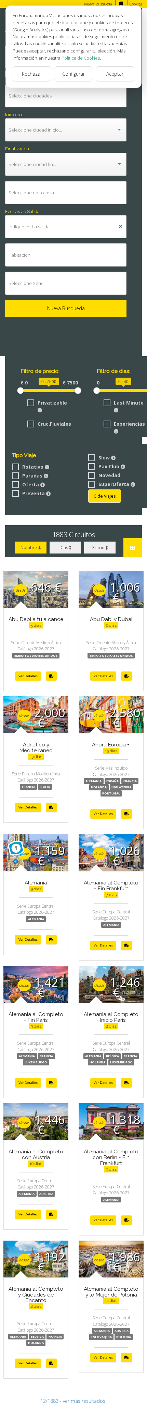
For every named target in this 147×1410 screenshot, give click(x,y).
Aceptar (114, 74)
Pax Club (109, 466)
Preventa (34, 493)
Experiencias (129, 424)
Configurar (73, 74)
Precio (99, 547)
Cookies (136, 3)
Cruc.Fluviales (54, 424)
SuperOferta (114, 484)
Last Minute (129, 402)
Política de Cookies (81, 58)
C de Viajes (105, 496)
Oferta (31, 484)
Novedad (109, 475)
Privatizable (52, 402)
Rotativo (33, 467)
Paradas (33, 475)
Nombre (29, 547)
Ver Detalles (28, 676)
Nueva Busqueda (98, 3)
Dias (64, 547)
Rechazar (32, 74)
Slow (104, 457)
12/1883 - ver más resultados (72, 1401)
